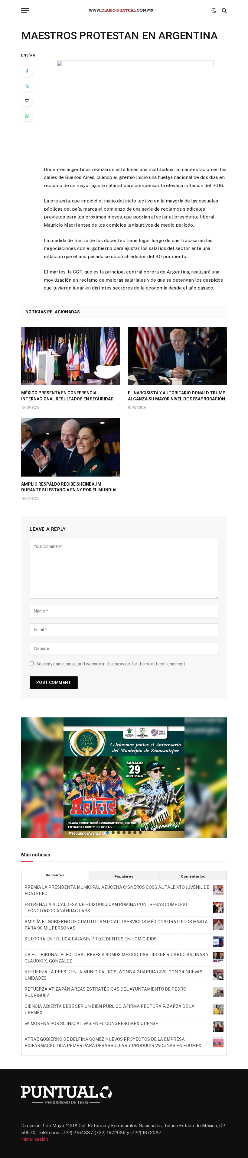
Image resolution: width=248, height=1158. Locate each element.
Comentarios (193, 876)
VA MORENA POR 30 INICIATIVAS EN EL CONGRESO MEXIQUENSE (91, 1023)
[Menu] (25, 11)
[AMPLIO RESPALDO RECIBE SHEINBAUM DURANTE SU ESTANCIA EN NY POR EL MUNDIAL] (70, 447)
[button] (124, 777)
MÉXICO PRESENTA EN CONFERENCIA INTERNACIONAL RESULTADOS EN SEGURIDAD (67, 395)
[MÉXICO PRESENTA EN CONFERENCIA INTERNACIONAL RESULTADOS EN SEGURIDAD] (70, 356)
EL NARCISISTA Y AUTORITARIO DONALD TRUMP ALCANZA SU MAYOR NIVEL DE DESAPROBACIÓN (177, 395)
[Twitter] (27, 86)
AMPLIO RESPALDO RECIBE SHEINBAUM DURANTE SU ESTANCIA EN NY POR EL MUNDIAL (69, 487)
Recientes (55, 875)
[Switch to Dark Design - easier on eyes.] (214, 10)
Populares (123, 876)
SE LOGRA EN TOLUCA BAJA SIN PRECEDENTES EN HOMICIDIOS (90, 938)
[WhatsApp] (27, 115)
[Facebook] (27, 71)
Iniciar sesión (34, 1139)
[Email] (27, 101)
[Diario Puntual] (124, 10)
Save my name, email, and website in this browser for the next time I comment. (111, 663)
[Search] (223, 11)
